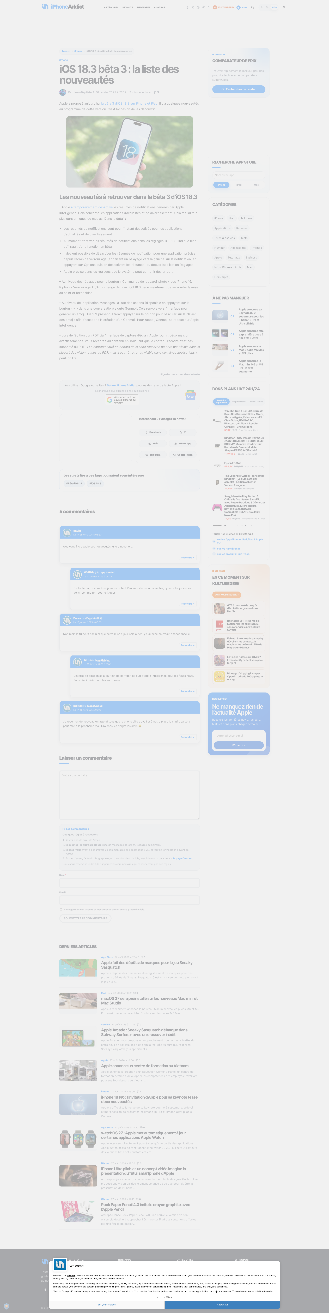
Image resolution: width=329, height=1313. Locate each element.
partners (71, 1275)
